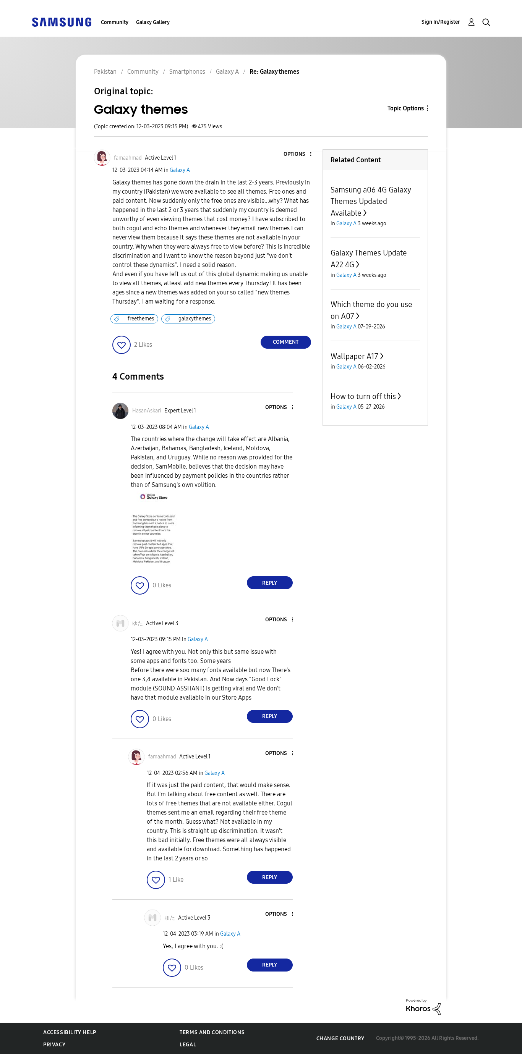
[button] (297, 154)
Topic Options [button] (405, 108)
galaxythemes (194, 318)
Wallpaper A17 (354, 356)
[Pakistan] (61, 21)
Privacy (54, 1044)
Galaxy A (180, 170)
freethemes (141, 318)
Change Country (340, 1038)
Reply (269, 583)
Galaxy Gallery (153, 22)
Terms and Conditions (212, 1032)
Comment (285, 342)
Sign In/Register (440, 22)
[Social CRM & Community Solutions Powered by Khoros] (423, 1006)
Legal (188, 1044)
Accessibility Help (69, 1032)
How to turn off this (363, 396)
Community (114, 22)
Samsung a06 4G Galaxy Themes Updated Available (371, 201)
